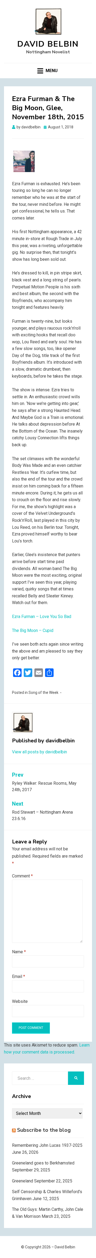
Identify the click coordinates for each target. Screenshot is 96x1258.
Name (19, 951)
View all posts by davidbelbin (39, 751)
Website (20, 1001)
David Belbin (48, 44)
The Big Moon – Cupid (32, 630)
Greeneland (22, 1180)
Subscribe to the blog (44, 1130)
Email (18, 976)
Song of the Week (43, 692)
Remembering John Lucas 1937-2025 (47, 1145)
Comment (22, 876)
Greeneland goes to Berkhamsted (43, 1163)
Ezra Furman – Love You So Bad (41, 616)
